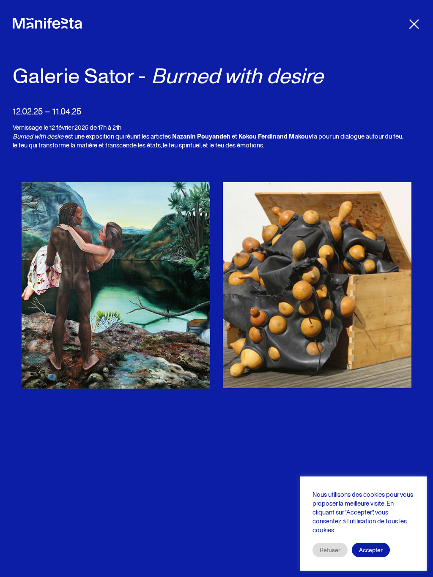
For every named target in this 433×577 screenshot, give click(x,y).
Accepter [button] (371, 550)
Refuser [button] (330, 550)
